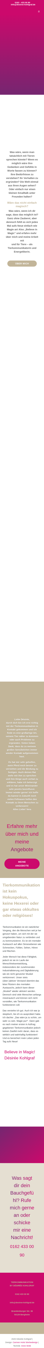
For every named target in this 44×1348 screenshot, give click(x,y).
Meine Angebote (22, 864)
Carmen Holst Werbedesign (25, 1342)
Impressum (10, 1326)
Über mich (22, 263)
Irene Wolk (26, 1346)
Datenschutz (25, 1326)
